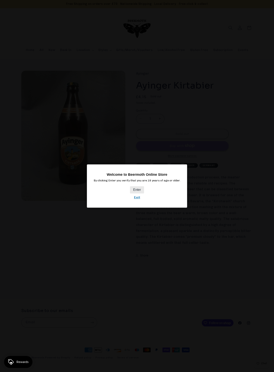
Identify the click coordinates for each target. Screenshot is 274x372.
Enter (137, 190)
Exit (137, 197)
